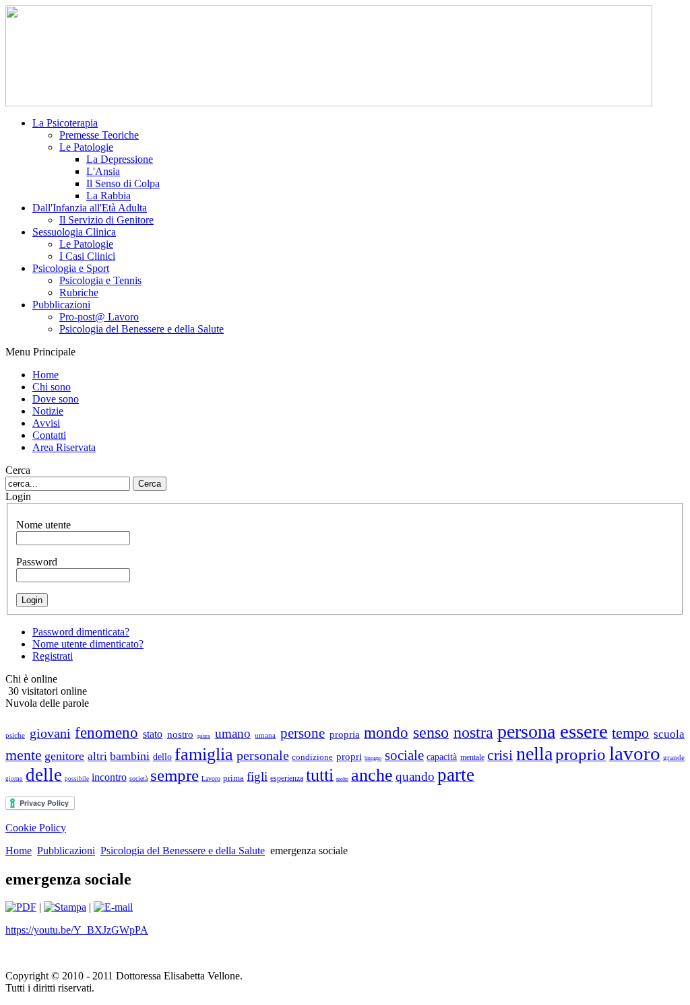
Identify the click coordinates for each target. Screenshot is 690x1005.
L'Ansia (103, 171)
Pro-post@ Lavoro (99, 316)
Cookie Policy (35, 827)
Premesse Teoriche (99, 135)
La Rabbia (108, 195)
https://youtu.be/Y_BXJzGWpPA (76, 930)
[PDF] (20, 907)
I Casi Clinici (87, 256)
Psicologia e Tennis (100, 280)
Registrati (52, 656)
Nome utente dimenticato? (88, 644)
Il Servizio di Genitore (106, 220)
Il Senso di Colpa (123, 183)
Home (18, 850)
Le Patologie (86, 147)
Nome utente (43, 524)
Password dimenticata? (80, 631)
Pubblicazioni (66, 850)
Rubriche (78, 292)
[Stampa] (65, 907)
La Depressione (119, 159)
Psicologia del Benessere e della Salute (141, 329)
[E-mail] (113, 907)
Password (36, 561)
